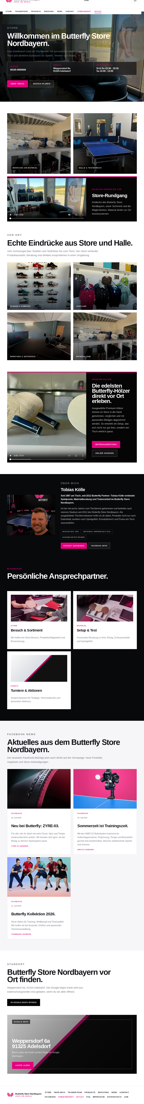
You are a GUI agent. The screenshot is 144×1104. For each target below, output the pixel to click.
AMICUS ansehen (85, 849)
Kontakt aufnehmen (73, 546)
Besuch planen (41, 84)
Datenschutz (114, 1097)
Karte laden (23, 1065)
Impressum (99, 1097)
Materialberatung (106, 444)
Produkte (36, 11)
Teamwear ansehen (21, 934)
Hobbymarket (84, 11)
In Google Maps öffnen (24, 1002)
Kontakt (70, 11)
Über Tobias (17, 84)
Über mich (59, 1092)
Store (9, 11)
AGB (126, 1097)
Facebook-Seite (99, 546)
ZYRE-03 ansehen (19, 846)
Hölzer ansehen (104, 453)
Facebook (50, 1097)
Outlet (98, 11)
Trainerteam (21, 11)
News (59, 11)
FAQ (88, 1097)
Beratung (49, 11)
